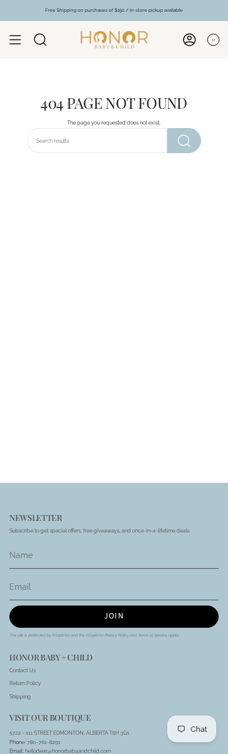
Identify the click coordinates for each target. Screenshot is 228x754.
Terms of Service (152, 635)
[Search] (184, 140)
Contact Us (22, 670)
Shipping (20, 696)
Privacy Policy (117, 635)
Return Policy (25, 683)
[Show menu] (15, 39)
